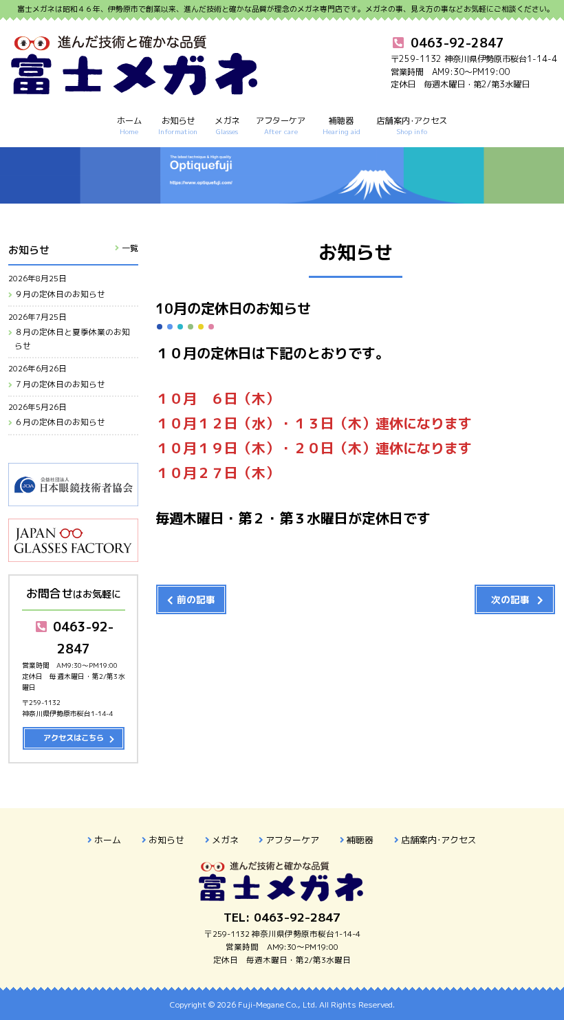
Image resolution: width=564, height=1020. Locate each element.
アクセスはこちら (73, 738)
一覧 (130, 248)
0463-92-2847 (81, 637)
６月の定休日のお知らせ (59, 422)
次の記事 (510, 599)
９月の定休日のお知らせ (59, 294)
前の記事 (196, 599)
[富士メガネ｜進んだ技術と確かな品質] (136, 89)
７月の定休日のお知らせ (59, 384)
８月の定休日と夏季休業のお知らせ (72, 339)
